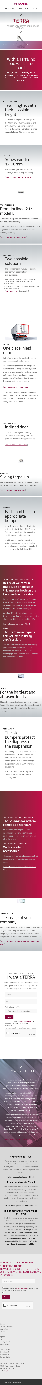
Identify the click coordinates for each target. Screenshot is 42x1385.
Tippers (2, 1337)
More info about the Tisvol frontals (13, 237)
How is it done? (5, 1349)
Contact (2, 1331)
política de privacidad (25, 1021)
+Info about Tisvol (12, 291)
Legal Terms (18, 1382)
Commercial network (6, 1326)
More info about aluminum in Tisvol (17, 624)
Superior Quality (5, 1357)
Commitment (4, 1352)
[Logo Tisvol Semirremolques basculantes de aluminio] (21, 4)
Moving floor (4, 1329)
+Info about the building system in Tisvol (21, 1139)
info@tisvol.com (8, 1371)
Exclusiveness (4, 1354)
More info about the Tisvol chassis (18, 177)
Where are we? (5, 1344)
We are (2, 1324)
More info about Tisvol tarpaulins (13, 490)
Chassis (2, 1339)
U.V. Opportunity (5, 1342)
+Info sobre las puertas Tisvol (16, 445)
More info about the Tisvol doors (16, 387)
